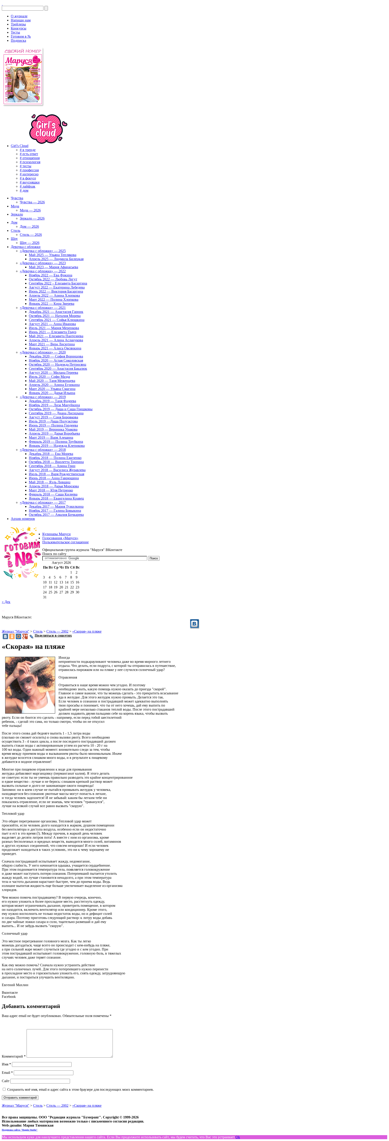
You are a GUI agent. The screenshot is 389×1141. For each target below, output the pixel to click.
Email (7, 1072)
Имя (6, 1064)
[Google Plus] (25, 636)
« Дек (6, 602)
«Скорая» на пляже (87, 631)
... (3, 609)
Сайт (5, 1081)
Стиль (38, 631)
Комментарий (14, 1056)
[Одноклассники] (12, 636)
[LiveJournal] (31, 637)
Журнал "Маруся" (15, 631)
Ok (237, 1137)
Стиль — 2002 (57, 631)
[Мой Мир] (18, 636)
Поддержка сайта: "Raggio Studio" (20, 1130)
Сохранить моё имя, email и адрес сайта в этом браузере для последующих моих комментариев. (80, 1089)
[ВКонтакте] (2, 4)
